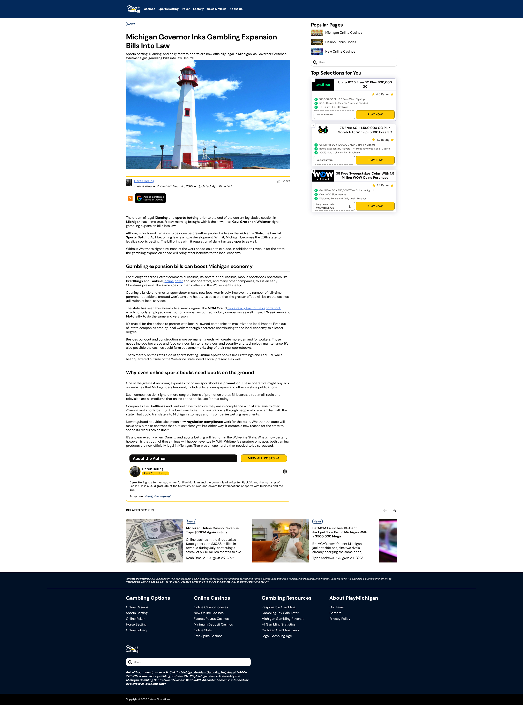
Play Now (375, 114)
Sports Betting (137, 613)
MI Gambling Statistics (279, 624)
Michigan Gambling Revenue (283, 619)
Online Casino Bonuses (211, 607)
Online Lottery (136, 630)
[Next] (394, 510)
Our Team (336, 607)
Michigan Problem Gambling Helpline (206, 672)
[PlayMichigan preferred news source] (150, 198)
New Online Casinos (340, 51)
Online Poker (135, 619)
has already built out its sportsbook (254, 308)
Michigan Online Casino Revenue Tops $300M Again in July (212, 530)
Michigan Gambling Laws (280, 630)
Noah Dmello (195, 558)
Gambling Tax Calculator (280, 613)
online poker (174, 281)
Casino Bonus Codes (340, 42)
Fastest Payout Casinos (211, 619)
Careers (335, 613)
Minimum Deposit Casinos (213, 624)
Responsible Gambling (279, 607)
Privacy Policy (339, 619)
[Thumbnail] (154, 540)
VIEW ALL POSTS (261, 458)
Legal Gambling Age (277, 636)
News (131, 24)
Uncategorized (163, 496)
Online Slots (203, 630)
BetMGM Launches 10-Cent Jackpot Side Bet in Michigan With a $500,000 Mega (339, 532)
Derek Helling (144, 181)
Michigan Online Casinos (343, 32)
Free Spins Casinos (208, 636)
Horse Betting (136, 624)
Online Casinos (137, 607)
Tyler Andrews (323, 558)
